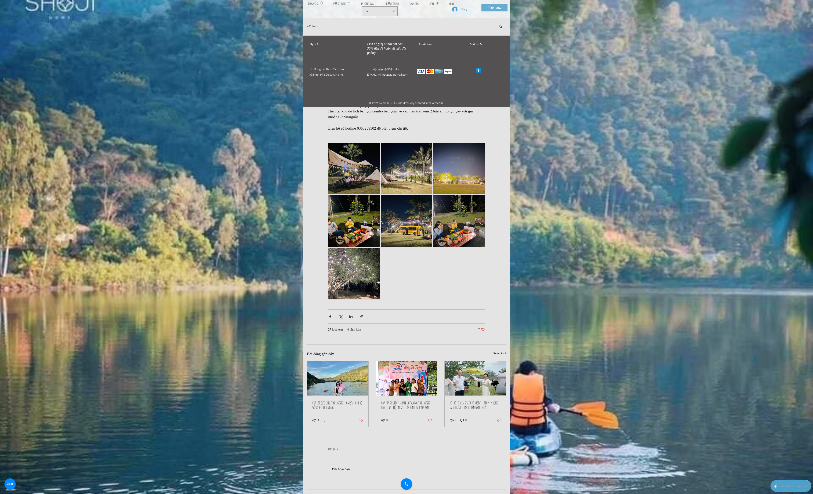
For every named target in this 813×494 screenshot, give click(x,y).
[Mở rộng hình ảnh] (354, 168)
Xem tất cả (499, 353)
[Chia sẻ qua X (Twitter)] (341, 316)
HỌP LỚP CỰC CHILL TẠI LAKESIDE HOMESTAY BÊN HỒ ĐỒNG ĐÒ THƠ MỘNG (337, 405)
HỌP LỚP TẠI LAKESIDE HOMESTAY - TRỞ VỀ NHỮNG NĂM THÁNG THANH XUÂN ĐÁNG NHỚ (474, 405)
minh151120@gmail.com (392, 74)
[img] (421, 71)
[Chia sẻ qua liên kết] (361, 316)
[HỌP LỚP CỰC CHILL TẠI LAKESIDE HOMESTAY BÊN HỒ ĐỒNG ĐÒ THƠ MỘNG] (337, 378)
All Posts (312, 26)
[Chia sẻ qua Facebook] (330, 316)
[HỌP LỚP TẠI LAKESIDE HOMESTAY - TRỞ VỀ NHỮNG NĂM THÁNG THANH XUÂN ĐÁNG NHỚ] (475, 378)
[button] (501, 26)
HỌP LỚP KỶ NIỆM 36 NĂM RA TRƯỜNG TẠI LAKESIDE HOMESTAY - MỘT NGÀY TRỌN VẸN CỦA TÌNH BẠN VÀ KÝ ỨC (406, 405)
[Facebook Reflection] (478, 70)
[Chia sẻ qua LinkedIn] (351, 316)
